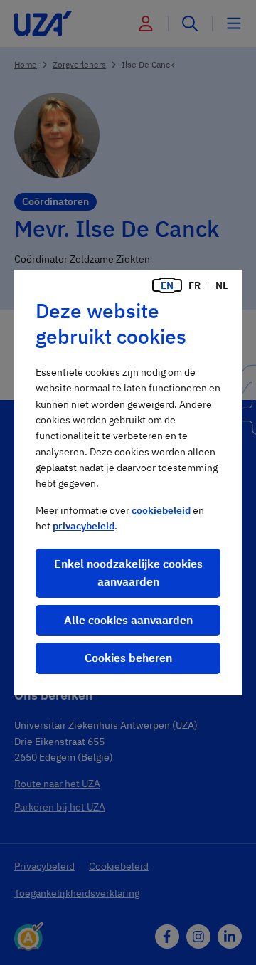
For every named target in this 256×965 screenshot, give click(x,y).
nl (221, 285)
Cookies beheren (128, 657)
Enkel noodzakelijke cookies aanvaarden (128, 573)
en (167, 285)
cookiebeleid (161, 510)
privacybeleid (83, 526)
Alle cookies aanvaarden (128, 620)
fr (194, 285)
